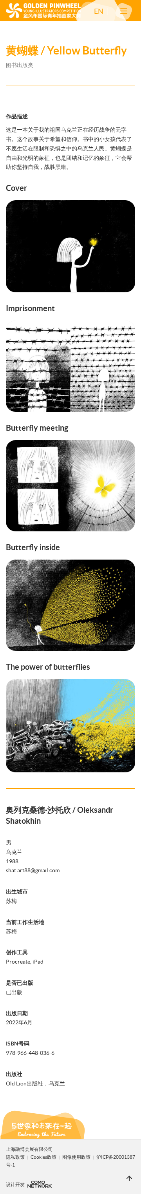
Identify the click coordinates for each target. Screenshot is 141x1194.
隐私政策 (15, 1157)
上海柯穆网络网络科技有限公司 (39, 1184)
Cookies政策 (44, 1157)
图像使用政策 (76, 1157)
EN (98, 11)
